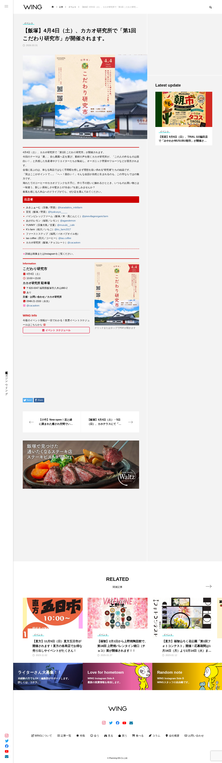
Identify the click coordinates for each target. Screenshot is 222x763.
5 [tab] (182, 124)
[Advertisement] (81, 514)
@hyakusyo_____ (57, 211)
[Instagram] (6, 735)
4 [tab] (180, 124)
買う (124, 735)
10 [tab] (197, 124)
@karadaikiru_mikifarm (70, 207)
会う (96, 735)
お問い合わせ (196, 735)
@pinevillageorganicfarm (95, 216)
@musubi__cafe (66, 225)
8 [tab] (191, 124)
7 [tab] (188, 124)
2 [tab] (174, 124)
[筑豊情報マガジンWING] (33, 7)
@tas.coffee (64, 238)
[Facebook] (6, 746)
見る (110, 735)
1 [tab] (171, 124)
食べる (139, 735)
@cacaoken (73, 242)
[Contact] (6, 756)
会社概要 (173, 735)
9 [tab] (194, 124)
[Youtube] (6, 751)
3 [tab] (177, 124)
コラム (156, 735)
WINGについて (43, 735)
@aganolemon (68, 220)
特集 (82, 735)
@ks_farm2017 (62, 229)
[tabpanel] (183, 118)
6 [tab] (185, 124)
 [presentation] (208, 586)
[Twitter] (6, 741)
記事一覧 (65, 735)
